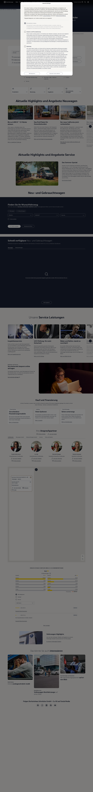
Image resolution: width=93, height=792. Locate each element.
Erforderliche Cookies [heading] (31, 23)
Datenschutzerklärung (61, 15)
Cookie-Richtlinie (46, 15)
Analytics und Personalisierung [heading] (34, 31)
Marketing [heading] (29, 46)
